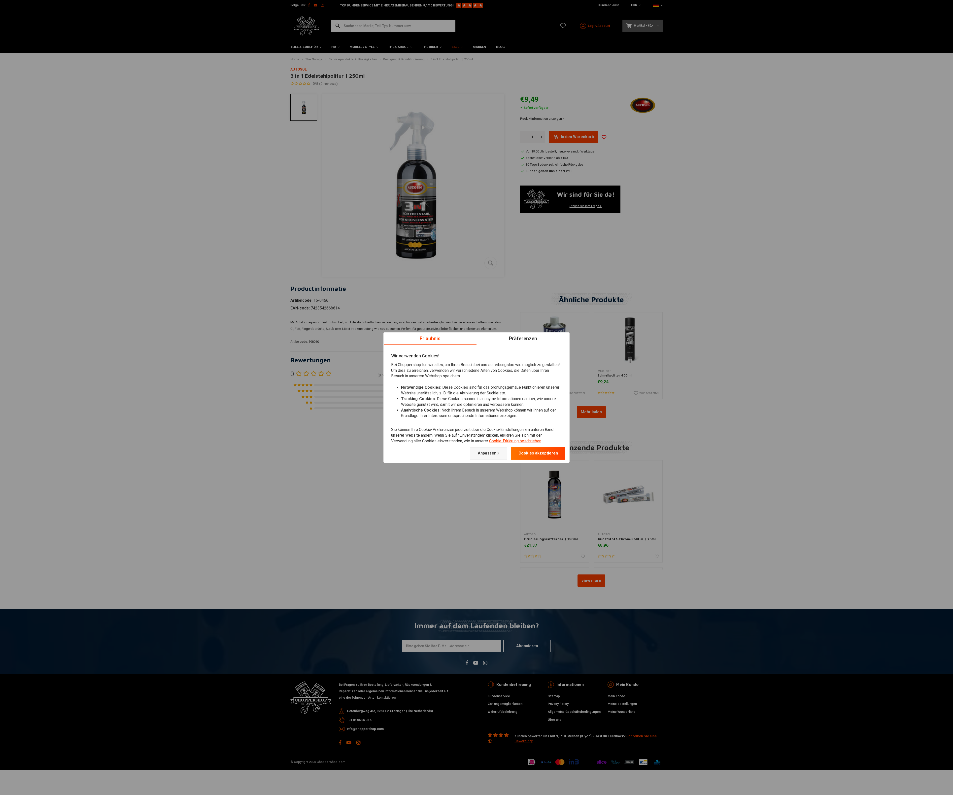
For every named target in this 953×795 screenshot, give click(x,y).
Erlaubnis (430, 338)
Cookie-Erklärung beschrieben (515, 441)
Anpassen (487, 453)
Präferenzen (523, 338)
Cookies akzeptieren (538, 453)
